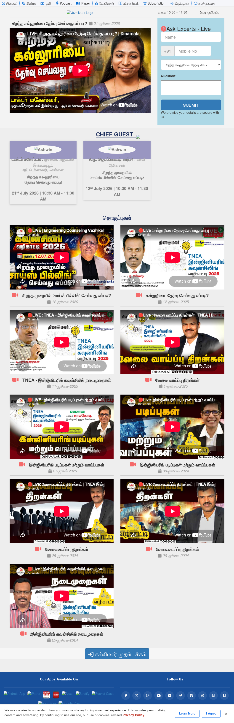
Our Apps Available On (59, 679)
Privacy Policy (133, 715)
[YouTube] (158, 695)
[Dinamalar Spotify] (82, 695)
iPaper (85, 3)
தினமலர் (11, 3)
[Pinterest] (180, 695)
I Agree (211, 713)
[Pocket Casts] (103, 695)
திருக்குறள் (182, 3)
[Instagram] (147, 695)
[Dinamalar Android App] (14, 695)
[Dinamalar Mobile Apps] (224, 695)
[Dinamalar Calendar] (46, 695)
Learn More (187, 713)
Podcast (66, 3)
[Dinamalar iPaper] (33, 695)
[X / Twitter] (136, 695)
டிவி (48, 3)
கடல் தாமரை (206, 3)
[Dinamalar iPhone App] (56, 695)
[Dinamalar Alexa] (68, 695)
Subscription (156, 3)
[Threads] (202, 695)
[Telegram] (169, 695)
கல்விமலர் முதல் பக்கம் (119, 654)
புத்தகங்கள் (131, 3)
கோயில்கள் (106, 3)
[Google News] (191, 695)
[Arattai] (213, 695)
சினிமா (31, 3)
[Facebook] (125, 695)
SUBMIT (191, 105)
